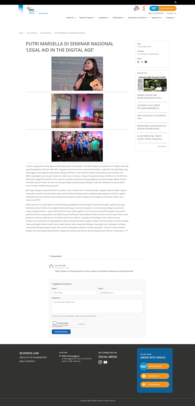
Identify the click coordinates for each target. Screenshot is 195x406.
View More (162, 146)
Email (101, 288)
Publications (118, 17)
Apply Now (156, 17)
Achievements (45, 33)
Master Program (86, 17)
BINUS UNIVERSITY (156, 13)
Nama (55, 288)
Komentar (56, 298)
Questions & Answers (137, 17)
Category (170, 17)
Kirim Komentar (61, 332)
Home (21, 33)
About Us (70, 17)
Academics (103, 17)
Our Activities (32, 33)
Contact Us (171, 13)
